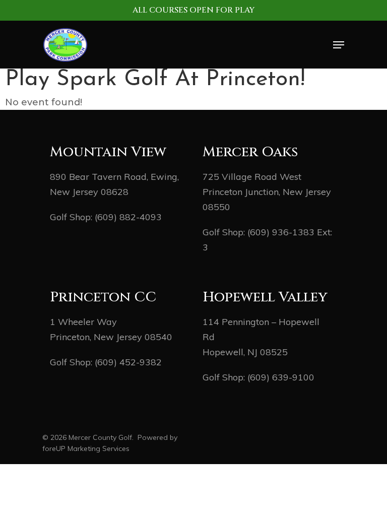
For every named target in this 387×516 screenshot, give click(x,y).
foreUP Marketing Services (86, 448)
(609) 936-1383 (280, 232)
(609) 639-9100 (280, 377)
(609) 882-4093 (128, 217)
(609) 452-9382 (128, 362)
